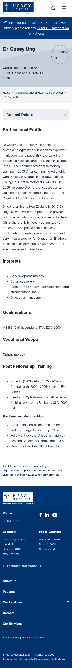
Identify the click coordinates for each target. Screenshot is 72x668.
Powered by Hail (12, 659)
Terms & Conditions (33, 637)
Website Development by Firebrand (45, 659)
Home (6, 92)
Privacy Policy (11, 637)
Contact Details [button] (19, 114)
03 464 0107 (10, 521)
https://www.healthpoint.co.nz (20, 470)
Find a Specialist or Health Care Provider (38, 92)
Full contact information (20, 566)
